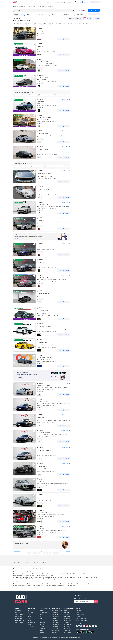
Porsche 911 (67, 614)
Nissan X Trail (67, 626)
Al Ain (28, 614)
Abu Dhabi (30, 612)
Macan (29, 23)
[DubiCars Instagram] (83, 626)
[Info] (70, 18)
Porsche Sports (18, 166)
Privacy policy (18, 616)
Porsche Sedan (53, 94)
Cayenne (22, 23)
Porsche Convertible (43, 94)
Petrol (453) (17, 563)
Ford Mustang (55, 622)
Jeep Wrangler (55, 628)
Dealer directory (19, 622)
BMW (41, 618)
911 (15, 23)
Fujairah (29, 620)
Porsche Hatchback (64, 94)
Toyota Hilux (55, 626)
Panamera (37, 23)
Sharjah (29, 624)
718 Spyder (77, 23)
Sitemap (78, 608)
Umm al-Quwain (31, 626)
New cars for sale (80, 614)
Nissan (41, 614)
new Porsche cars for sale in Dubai (27, 569)
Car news (78, 616)
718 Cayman (45, 23)
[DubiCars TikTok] (90, 626)
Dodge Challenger (68, 624)
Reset (94, 14)
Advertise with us (19, 620)
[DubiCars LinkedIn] (77, 626)
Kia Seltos (66, 622)
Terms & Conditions (20, 614)
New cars (78, 612)
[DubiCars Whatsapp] (96, 626)
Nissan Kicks (67, 616)
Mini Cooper (67, 630)
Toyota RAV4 (67, 628)
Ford (41, 620)
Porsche (42, 632)
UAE (28, 610)
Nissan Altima (55, 618)
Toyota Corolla (55, 624)
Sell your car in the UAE (81, 618)
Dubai (28, 618)
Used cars (78, 610)
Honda (41, 630)
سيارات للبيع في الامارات (81, 620)
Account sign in (19, 618)
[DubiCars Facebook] (80, 626)
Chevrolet (42, 626)
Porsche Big (59, 166)
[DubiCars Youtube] (86, 626)
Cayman (69, 23)
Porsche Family (49, 166)
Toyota (41, 610)
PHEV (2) (44, 563)
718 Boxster (61, 23)
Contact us (18, 610)
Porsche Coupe (18, 94)
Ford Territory (67, 632)
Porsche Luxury (39, 166)
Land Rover (42, 622)
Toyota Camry (55, 616)
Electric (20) (27, 563)
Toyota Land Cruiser (57, 610)
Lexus (41, 616)
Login (95, 2)
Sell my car (86, 2)
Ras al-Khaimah (31, 622)
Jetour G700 (67, 618)
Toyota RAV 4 (55, 620)
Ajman (29, 616)
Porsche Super (28, 166)
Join (96, 601)
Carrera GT (85, 23)
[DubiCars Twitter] (93, 626)
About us (17, 612)
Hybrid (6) (35, 563)
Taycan (53, 23)
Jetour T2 (66, 610)
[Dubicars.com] (21, 599)
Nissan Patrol (55, 612)
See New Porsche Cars (20, 547)
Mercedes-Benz (43, 612)
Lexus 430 (54, 632)
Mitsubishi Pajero (56, 630)
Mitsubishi (42, 628)
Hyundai (42, 624)
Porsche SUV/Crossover (30, 94)
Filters (82, 10)
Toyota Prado (55, 614)
